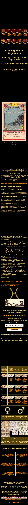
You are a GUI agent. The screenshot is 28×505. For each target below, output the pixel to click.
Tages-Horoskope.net (21, 459)
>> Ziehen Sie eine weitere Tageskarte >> (11, 281)
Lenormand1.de (21, 468)
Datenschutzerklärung (17, 499)
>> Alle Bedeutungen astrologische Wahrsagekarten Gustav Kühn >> (10, 284)
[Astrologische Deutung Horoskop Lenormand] (5, 436)
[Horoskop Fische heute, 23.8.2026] (9, 31)
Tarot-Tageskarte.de (21, 455)
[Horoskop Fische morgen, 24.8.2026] (14, 31)
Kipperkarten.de (8, 468)
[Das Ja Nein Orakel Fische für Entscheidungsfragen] (9, 43)
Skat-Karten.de (22, 464)
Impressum (8, 499)
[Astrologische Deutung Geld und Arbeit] (14, 435)
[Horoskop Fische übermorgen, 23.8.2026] (19, 31)
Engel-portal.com (8, 474)
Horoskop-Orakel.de (8, 455)
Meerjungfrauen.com (22, 473)
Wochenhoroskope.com (8, 464)
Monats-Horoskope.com (8, 459)
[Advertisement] (14, 15)
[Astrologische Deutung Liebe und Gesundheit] (23, 434)
